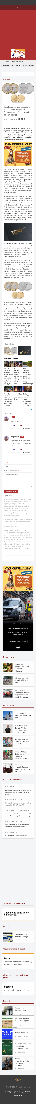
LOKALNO (6, 62)
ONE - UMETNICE (21, 1032)
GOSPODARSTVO (8, 65)
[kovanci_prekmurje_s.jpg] (11, 351)
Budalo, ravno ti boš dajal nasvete (16, 835)
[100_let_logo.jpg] (25, 351)
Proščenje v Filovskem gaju (20, 1009)
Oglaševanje (18, 1095)
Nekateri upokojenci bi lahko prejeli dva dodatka (22, 741)
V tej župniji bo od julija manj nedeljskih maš (22, 715)
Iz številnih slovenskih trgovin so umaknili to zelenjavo (21, 667)
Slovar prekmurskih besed (14, 949)
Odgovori (27, 428)
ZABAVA (31, 65)
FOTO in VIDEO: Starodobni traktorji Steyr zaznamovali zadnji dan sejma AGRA (22, 693)
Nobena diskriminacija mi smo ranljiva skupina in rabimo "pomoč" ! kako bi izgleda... (18, 792)
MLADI (25, 65)
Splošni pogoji (18, 1092)
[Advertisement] (18, 30)
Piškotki (28, 1092)
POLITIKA (22, 62)
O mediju (8, 1092)
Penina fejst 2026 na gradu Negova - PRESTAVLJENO (22, 1046)
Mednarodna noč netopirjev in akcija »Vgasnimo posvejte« (21, 1062)
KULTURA (18, 65)
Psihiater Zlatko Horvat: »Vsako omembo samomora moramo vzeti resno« (22, 729)
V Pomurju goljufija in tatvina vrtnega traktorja (21, 936)
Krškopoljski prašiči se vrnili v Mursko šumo (22, 680)
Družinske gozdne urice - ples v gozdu (22, 1020)
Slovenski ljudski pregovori (14, 903)
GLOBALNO (14, 62)
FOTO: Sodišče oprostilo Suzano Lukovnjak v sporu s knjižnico (22, 768)
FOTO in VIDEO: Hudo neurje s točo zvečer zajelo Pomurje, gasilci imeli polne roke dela (22, 755)
